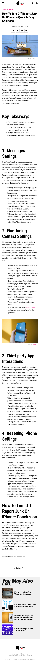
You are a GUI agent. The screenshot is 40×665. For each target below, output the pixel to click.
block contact (31, 307)
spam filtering (23, 370)
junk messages (19, 556)
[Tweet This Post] (18, 31)
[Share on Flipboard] (22, 31)
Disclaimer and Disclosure (17, 656)
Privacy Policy (24, 654)
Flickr (34, 344)
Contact (29, 656)
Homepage (15, 654)
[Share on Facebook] (13, 31)
